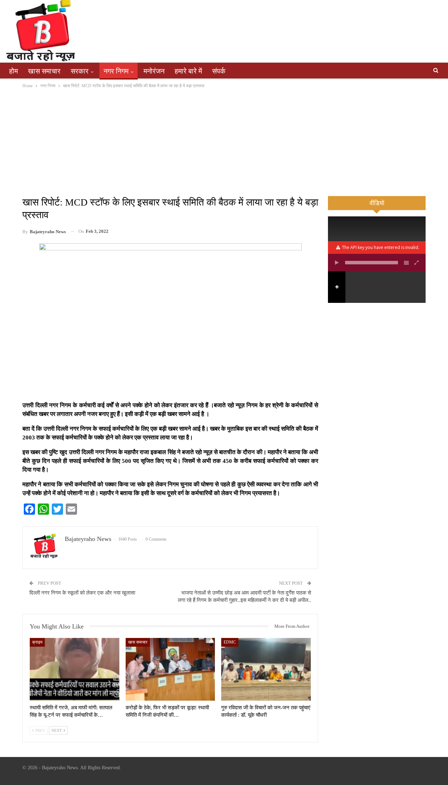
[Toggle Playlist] (406, 262)
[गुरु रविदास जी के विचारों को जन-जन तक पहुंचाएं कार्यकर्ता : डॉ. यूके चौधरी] (266, 669)
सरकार (80, 71)
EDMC (230, 642)
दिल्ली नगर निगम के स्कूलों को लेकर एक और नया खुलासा (82, 593)
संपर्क (218, 71)
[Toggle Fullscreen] (417, 262)
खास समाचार (44, 71)
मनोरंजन (154, 71)
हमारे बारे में (188, 71)
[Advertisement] (224, 142)
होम (13, 71)
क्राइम (37, 642)
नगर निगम (116, 71)
